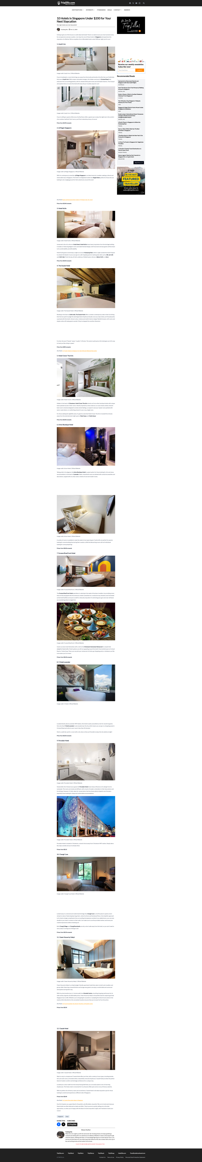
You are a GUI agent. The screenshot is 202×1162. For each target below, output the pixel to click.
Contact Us (102, 1157)
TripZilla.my (91, 1153)
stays (67, 1116)
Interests (89, 10)
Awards (127, 10)
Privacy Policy (120, 1157)
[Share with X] (63, 1124)
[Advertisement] (86, 189)
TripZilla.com (60, 1153)
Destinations (77, 10)
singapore (60, 1116)
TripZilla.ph (101, 1153)
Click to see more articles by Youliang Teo (90, 1144)
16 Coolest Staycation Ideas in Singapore (72, 1100)
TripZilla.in (80, 1153)
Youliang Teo (68, 1132)
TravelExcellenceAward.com (137, 1153)
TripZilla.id (71, 1153)
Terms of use (110, 1157)
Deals (109, 10)
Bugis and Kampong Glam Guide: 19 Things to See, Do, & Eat (77, 199)
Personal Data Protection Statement (135, 1157)
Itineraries (101, 10)
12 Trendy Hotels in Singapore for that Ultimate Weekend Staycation (79, 350)
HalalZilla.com (122, 1153)
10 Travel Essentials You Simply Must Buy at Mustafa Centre (77, 1003)
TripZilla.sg (111, 1153)
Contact (117, 10)
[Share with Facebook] (59, 1124)
